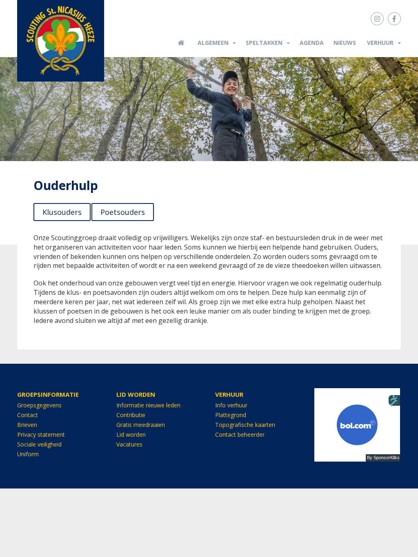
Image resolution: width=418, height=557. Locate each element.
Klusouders (62, 212)
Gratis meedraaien (140, 425)
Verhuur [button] (380, 42)
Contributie (130, 415)
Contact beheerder (240, 434)
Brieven (27, 425)
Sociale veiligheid (39, 444)
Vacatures (129, 444)
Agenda (312, 42)
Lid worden (131, 434)
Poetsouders (122, 212)
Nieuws (345, 42)
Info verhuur (231, 405)
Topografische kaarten (245, 425)
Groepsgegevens (39, 405)
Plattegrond (230, 415)
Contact (27, 415)
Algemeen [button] (213, 42)
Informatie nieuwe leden (148, 405)
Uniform (28, 454)
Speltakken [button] (264, 42)
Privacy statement (41, 434)
